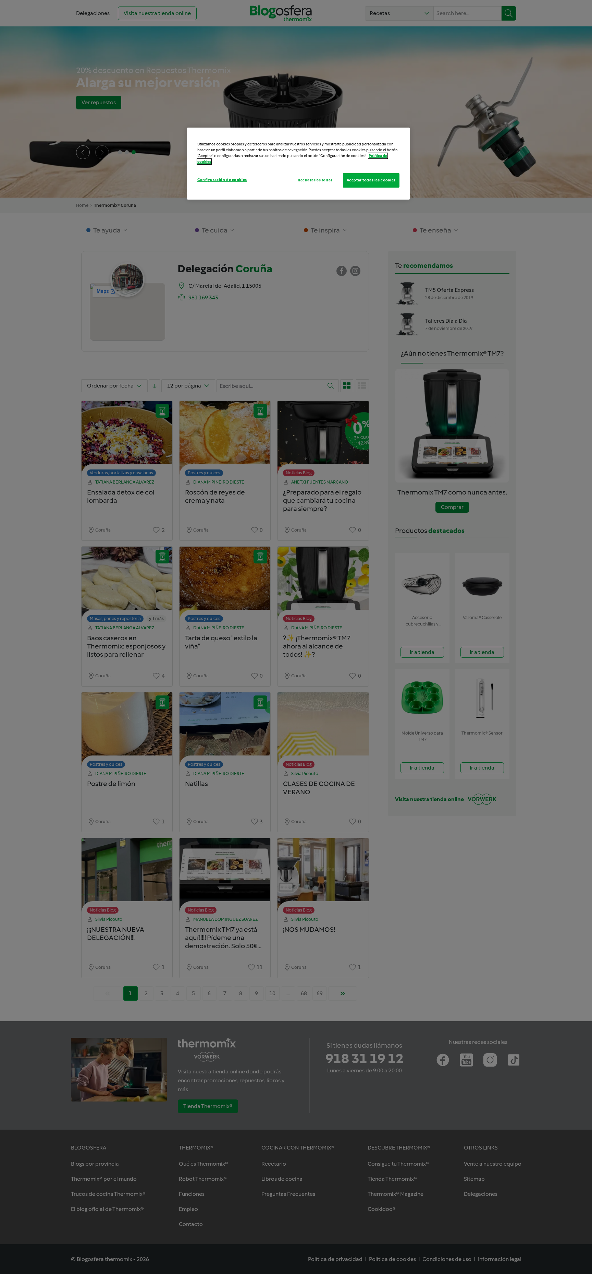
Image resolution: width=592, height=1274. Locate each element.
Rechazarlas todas (315, 180)
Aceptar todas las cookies (371, 180)
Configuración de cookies (222, 179)
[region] (298, 164)
